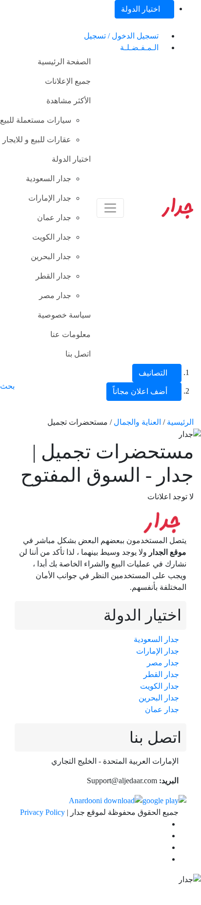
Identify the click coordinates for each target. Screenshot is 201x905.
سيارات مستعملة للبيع (35, 120)
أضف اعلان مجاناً (141, 391)
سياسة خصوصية (64, 315)
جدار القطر (53, 276)
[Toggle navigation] (110, 208)
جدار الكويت (51, 237)
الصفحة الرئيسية (64, 61)
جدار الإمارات (49, 198)
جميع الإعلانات (68, 81)
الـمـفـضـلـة (140, 47)
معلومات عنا (70, 334)
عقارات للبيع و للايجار (36, 139)
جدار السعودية (48, 178)
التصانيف (154, 373)
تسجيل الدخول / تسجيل (122, 36)
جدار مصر (55, 295)
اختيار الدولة (141, 9)
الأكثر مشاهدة (68, 100)
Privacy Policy (42, 812)
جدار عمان (54, 217)
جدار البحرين (51, 256)
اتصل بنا (78, 354)
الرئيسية (180, 422)
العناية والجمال (137, 422)
